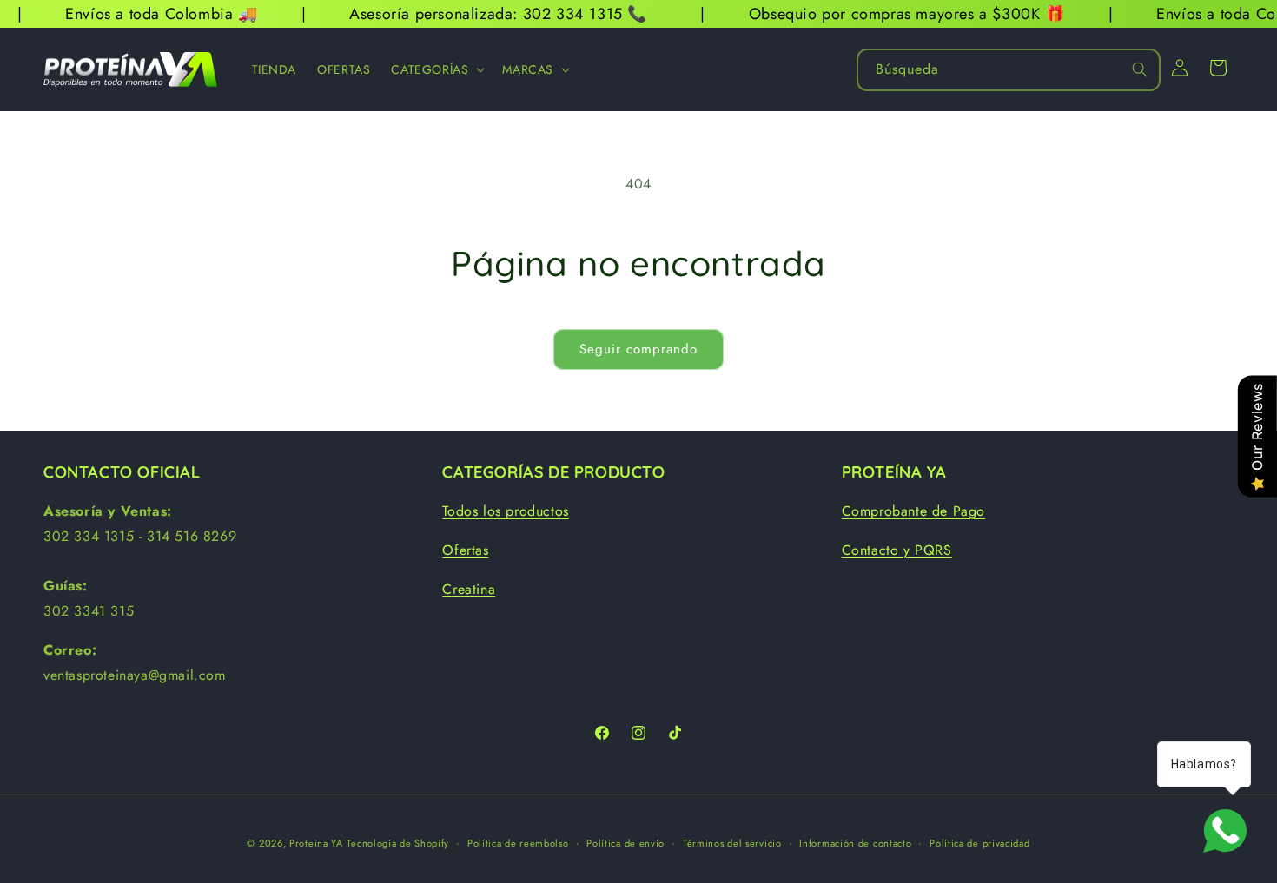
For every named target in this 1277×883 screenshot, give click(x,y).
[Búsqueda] (1140, 69)
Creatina (468, 589)
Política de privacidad (979, 843)
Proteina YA (316, 843)
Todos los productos (505, 511)
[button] (436, 69)
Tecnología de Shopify (398, 843)
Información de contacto (855, 843)
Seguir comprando (638, 349)
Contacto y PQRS (897, 550)
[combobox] (1008, 69)
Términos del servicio (732, 843)
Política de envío (625, 843)
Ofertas (465, 550)
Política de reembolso (518, 843)
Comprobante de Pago (913, 511)
